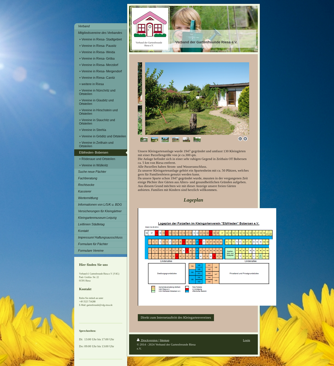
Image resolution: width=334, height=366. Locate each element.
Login (246, 340)
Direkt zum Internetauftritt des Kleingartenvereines (176, 317)
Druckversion (149, 340)
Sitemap (164, 340)
